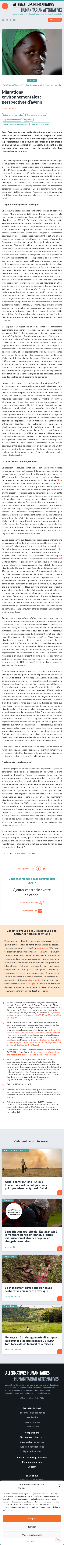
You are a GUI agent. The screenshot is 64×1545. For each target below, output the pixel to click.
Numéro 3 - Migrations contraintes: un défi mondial (37, 85)
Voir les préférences (32, 1535)
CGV (32, 1541)
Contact (32, 1466)
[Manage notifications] (58, 1539)
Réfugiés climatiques (40, 124)
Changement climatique (36, 115)
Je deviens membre (29, 902)
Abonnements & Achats (32, 1437)
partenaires (42, 948)
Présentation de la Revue (32, 1412)
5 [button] (3, 1084)
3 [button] (3, 1050)
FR (57, 6)
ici (47, 991)
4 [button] (3, 1060)
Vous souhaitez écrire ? (32, 1442)
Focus (32, 80)
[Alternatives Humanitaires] (32, 9)
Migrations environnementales (15, 124)
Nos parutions (32, 1432)
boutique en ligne (26, 983)
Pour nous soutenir (32, 1462)
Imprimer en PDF (32, 910)
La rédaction (32, 1417)
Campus (8, 1200)
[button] (59, 1486)
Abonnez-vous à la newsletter (32, 1479)
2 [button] (3, 1022)
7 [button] (3, 1102)
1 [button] (3, 1003)
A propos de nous (32, 1407)
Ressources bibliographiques (32, 1457)
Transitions (10, 1306)
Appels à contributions (16, 1150)
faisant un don (34, 980)
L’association (32, 1426)
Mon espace (55, 20)
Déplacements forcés (12, 120)
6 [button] (3, 1090)
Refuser (32, 1526)
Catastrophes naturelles (13, 115)
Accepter (32, 1518)
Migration (28, 120)
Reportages (10, 1256)
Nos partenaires (32, 1422)
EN (61, 6)
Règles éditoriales (32, 1451)
